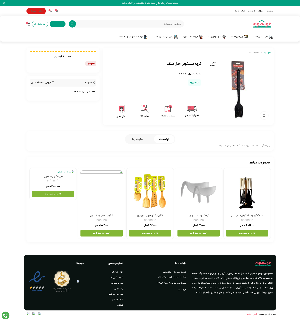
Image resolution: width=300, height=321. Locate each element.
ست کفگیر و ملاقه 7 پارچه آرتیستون (247, 215)
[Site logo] (262, 23)
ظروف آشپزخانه (116, 277)
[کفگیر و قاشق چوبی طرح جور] (150, 191)
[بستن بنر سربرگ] (4, 3)
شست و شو (117, 299)
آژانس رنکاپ (252, 314)
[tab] (164, 139)
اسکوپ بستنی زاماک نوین (101, 215)
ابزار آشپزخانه (80, 91)
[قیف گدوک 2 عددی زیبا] (198, 191)
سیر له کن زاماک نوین (53, 176)
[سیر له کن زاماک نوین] (53, 172)
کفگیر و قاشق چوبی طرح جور (150, 215)
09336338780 (179, 277)
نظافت (120, 305)
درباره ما (182, 290)
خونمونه (267, 52)
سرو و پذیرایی (117, 283)
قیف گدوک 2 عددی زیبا (198, 215)
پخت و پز (118, 288)
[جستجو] (72, 24)
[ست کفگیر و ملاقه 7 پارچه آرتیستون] (247, 191)
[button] (247, 233)
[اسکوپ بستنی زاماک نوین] (101, 191)
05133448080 (164, 277)
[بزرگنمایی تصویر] (264, 115)
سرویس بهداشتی (115, 294)
